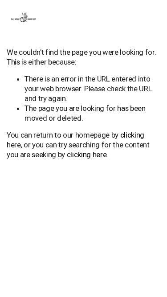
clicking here (87, 154)
